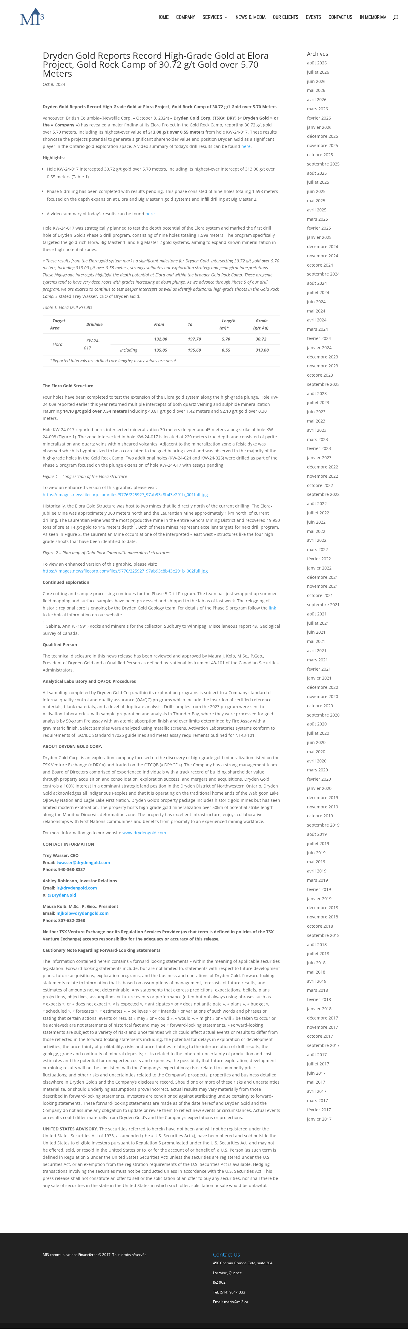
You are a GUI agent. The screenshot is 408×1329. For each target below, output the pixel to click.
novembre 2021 (322, 586)
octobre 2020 (320, 705)
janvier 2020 (319, 788)
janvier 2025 (319, 237)
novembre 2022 (322, 476)
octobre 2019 (320, 816)
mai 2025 (316, 200)
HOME (163, 17)
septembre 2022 (323, 494)
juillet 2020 (318, 733)
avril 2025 (316, 210)
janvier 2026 (319, 127)
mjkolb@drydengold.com (82, 913)
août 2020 (317, 724)
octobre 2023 (320, 375)
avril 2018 (316, 981)
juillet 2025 (318, 182)
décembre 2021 (322, 577)
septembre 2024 (323, 274)
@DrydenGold (62, 895)
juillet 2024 (318, 292)
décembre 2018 (322, 907)
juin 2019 (316, 852)
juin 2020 (316, 742)
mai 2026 (316, 90)
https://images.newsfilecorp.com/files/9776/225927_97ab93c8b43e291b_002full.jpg (125, 571)
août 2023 (317, 393)
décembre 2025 (322, 136)
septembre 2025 (323, 164)
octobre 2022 (320, 485)
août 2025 (317, 173)
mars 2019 (317, 880)
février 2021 (319, 669)
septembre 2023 (323, 384)
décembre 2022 (322, 467)
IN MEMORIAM (373, 17)
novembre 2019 (322, 807)
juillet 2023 (318, 402)
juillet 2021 (318, 623)
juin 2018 (316, 963)
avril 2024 (316, 320)
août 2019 (317, 834)
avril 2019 (316, 871)
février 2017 (319, 1110)
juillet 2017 (318, 1064)
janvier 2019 (319, 898)
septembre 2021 (323, 604)
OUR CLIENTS (285, 17)
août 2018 (317, 944)
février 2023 (319, 448)
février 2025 (319, 228)
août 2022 (317, 503)
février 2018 (319, 999)
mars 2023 (317, 439)
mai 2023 (316, 421)
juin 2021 (316, 632)
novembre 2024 (322, 256)
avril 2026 (316, 99)
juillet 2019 (318, 843)
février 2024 (319, 338)
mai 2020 (316, 751)
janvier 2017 (319, 1119)
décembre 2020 (322, 687)
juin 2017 (316, 1073)
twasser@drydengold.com (83, 862)
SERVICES (212, 17)
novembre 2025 (322, 145)
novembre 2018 (322, 917)
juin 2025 (316, 191)
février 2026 (319, 118)
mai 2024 (316, 311)
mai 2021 (316, 641)
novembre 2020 (322, 696)
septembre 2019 (323, 825)
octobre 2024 (320, 265)
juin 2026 (316, 81)
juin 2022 (316, 522)
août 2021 (317, 614)
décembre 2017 (322, 1018)
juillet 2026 (318, 72)
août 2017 (317, 1054)
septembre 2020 (323, 715)
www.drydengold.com (144, 833)
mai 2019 (316, 861)
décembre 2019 (322, 797)
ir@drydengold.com (76, 888)
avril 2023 (316, 430)
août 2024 (317, 283)
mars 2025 (317, 219)
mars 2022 (317, 549)
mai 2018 (316, 972)
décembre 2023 (322, 357)
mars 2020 (317, 770)
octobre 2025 (320, 154)
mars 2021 (317, 660)
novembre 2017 (322, 1027)
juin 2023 (316, 411)
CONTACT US (340, 17)
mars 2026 (317, 109)
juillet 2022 (318, 513)
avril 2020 (316, 761)
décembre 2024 (322, 246)
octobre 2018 (320, 926)
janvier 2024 (319, 347)
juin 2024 (316, 301)
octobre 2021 (320, 595)
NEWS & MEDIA (251, 17)
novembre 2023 (322, 366)
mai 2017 (316, 1082)
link (272, 608)
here (246, 146)
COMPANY (185, 17)
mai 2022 (316, 531)
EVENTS (313, 17)
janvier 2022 (319, 568)
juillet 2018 (318, 953)
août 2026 (317, 63)
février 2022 (319, 558)
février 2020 (319, 779)
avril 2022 (316, 540)
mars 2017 (317, 1100)
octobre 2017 (320, 1036)
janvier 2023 (319, 457)
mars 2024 (317, 329)
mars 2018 (317, 990)
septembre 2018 (323, 935)
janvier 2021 (319, 678)
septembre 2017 (323, 1045)
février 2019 (319, 889)
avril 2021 (316, 650)
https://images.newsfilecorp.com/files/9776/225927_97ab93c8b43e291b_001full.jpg (125, 494)
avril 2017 (316, 1091)
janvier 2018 (319, 1008)
